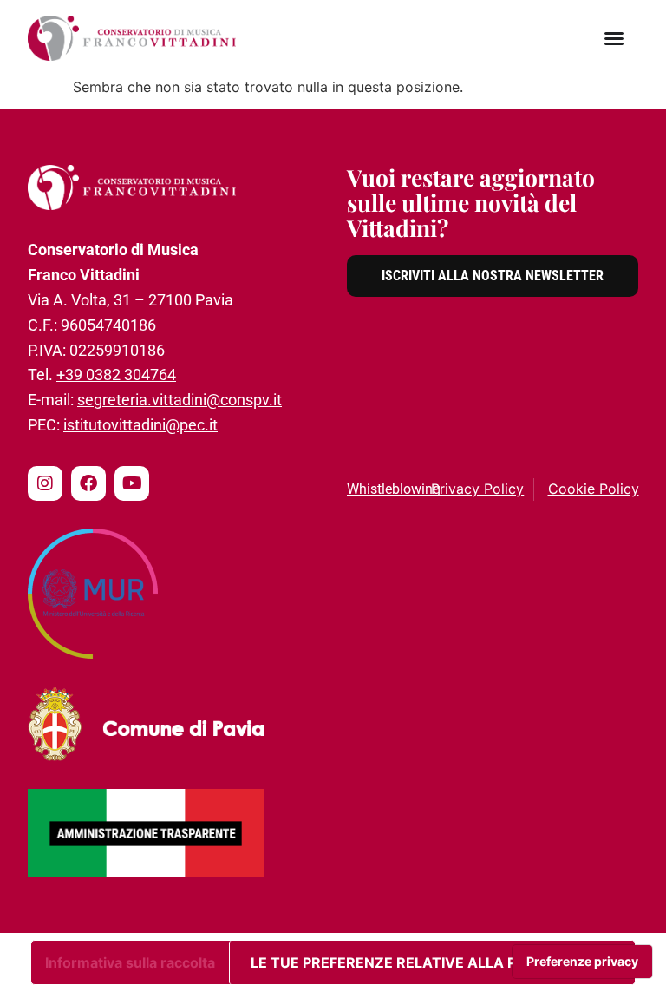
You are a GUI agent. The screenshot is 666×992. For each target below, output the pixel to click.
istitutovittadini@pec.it (140, 425)
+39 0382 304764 (116, 374)
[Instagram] (45, 483)
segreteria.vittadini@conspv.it (179, 400)
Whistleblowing (394, 489)
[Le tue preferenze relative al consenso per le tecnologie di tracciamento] (582, 961)
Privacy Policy (477, 488)
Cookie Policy (593, 488)
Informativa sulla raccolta (130, 962)
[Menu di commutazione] (614, 38)
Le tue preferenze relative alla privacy (409, 962)
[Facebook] (88, 483)
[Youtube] (131, 483)
